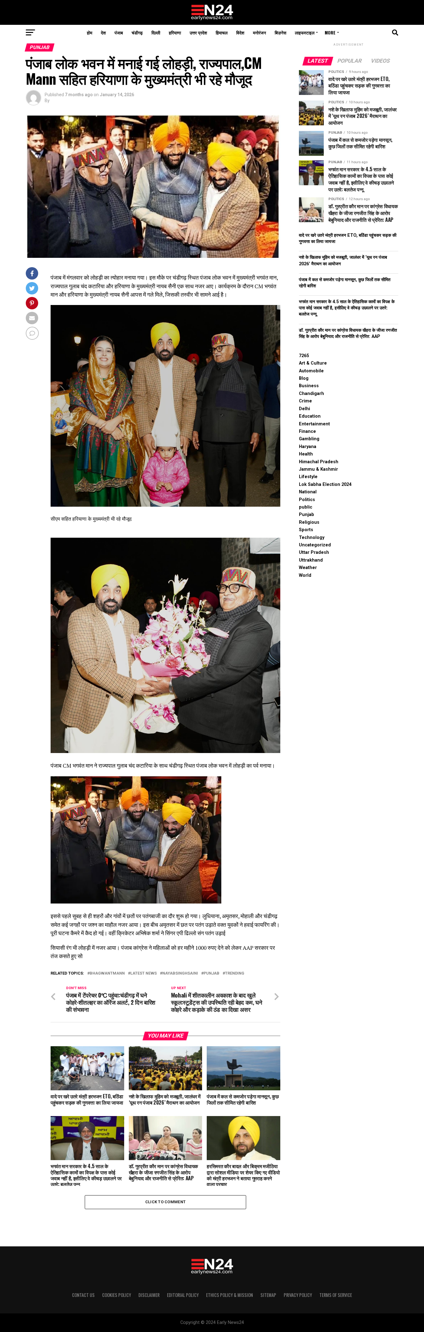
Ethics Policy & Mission (229, 1295)
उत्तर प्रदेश (198, 32)
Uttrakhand (311, 560)
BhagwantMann (107, 973)
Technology (311, 537)
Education (310, 416)
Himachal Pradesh (318, 461)
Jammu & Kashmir (318, 469)
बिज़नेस (280, 32)
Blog (304, 378)
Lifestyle (308, 476)
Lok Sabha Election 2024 (325, 484)
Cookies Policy (116, 1295)
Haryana (307, 446)
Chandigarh (311, 393)
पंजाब (119, 32)
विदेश (240, 32)
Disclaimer (149, 1295)
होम (89, 32)
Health (306, 454)
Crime (305, 401)
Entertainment (314, 424)
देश (103, 32)
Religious (309, 522)
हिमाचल (222, 32)
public (305, 507)
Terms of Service (335, 1295)
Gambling (309, 439)
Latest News (143, 973)
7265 (304, 355)
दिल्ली (155, 32)
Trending (234, 973)
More (330, 32)
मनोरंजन (259, 32)
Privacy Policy (298, 1295)
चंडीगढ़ (137, 32)
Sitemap (268, 1295)
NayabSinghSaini (180, 973)
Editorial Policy (183, 1295)
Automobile (311, 371)
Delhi (304, 408)
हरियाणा (175, 32)
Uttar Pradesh (314, 552)
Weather (308, 567)
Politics (307, 499)
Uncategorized (315, 545)
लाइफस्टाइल (304, 32)
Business (309, 385)
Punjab (211, 973)
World (305, 575)
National (308, 492)
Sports (306, 529)
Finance (307, 431)
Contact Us (83, 1295)
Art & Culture (313, 363)
